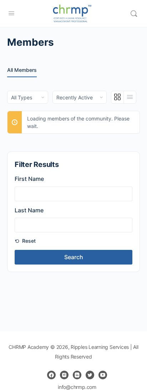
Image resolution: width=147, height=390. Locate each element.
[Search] (134, 13)
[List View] (130, 97)
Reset (28, 241)
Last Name (29, 210)
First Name (29, 178)
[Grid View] (117, 97)
